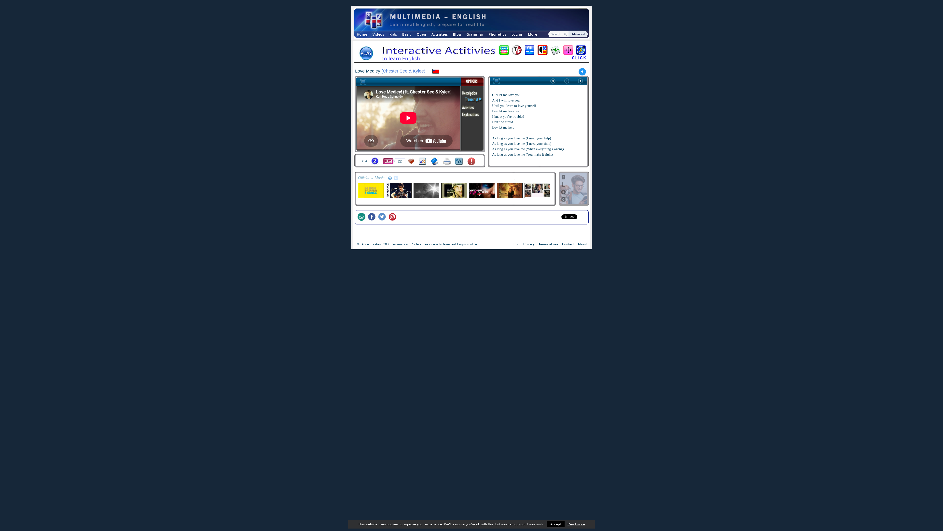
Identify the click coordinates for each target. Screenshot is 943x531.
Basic (406, 34)
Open (421, 34)
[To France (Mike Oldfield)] (398, 190)
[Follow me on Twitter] (383, 217)
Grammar (475, 34)
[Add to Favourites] (411, 161)
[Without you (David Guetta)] (481, 190)
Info (516, 244)
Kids (393, 34)
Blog (457, 34)
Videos (378, 34)
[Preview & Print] (447, 161)
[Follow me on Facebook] (373, 217)
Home (362, 34)
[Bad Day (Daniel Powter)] (454, 190)
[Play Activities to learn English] (471, 54)
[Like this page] (388, 161)
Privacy (529, 244)
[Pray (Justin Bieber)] (426, 190)
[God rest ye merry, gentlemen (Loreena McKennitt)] (509, 190)
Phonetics (497, 34)
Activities (439, 34)
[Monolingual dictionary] (435, 161)
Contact (568, 244)
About (582, 244)
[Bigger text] (459, 161)
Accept (555, 524)
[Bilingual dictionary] (422, 161)
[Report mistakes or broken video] (471, 161)
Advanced (578, 34)
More (532, 34)
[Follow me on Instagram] (393, 217)
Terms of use (548, 244)
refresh (390, 178)
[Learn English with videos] (467, 20)
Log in (517, 34)
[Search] (566, 34)
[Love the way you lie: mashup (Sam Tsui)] (537, 190)
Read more (576, 524)
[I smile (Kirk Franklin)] (370, 190)
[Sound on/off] (582, 71)
